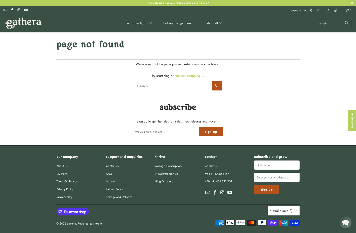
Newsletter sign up (166, 174)
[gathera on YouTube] (25, 10)
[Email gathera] (5, 10)
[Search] (347, 23)
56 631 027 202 (222, 181)
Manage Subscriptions (169, 166)
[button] (139, 23)
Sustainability (64, 197)
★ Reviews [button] (352, 120)
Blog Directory (164, 181)
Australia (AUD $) (302, 10)
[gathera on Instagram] (19, 10)
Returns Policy (114, 189)
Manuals (111, 181)
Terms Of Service (66, 181)
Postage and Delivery (119, 197)
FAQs (109, 174)
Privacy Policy (65, 189)
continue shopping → (189, 75)
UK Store (61, 174)
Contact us (112, 166)
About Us (62, 166)
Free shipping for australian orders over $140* (178, 3)
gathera (71, 223)
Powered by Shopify (90, 223)
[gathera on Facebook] (12, 10)
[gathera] (23, 23)
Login (335, 10)
